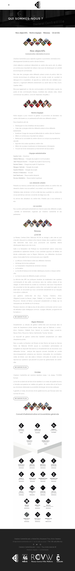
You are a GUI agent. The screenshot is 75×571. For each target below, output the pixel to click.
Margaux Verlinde (19, 167)
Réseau (46, 33)
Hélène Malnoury (18, 159)
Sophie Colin (17, 156)
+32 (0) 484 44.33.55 (39, 541)
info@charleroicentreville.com (22, 541)
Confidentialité (43, 550)
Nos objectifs (22, 33)
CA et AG (56, 33)
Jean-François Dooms (20, 161)
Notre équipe (35, 33)
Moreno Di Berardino (20, 172)
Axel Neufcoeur (18, 175)
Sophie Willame (18, 170)
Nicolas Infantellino (19, 178)
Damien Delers (18, 164)
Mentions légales (32, 550)
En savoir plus (21, 317)
